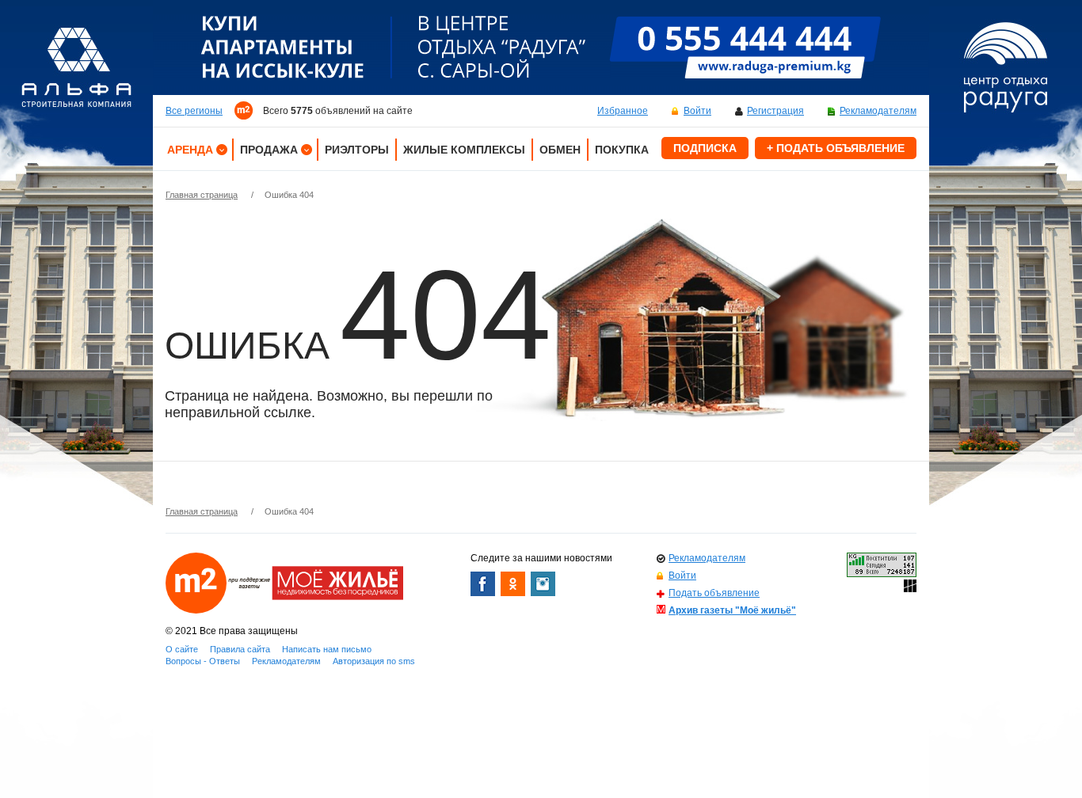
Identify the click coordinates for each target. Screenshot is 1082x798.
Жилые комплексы (464, 149)
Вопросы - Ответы (203, 661)
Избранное (622, 110)
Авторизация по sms (374, 661)
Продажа (269, 149)
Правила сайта (240, 649)
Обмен (560, 149)
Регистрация (775, 110)
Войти (697, 110)
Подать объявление (714, 592)
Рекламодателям (878, 110)
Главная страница (202, 195)
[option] (541, 47)
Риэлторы (357, 149)
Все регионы (194, 110)
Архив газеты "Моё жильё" (732, 610)
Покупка (622, 149)
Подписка (705, 148)
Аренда (190, 149)
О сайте (182, 649)
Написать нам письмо (326, 649)
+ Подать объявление (836, 148)
